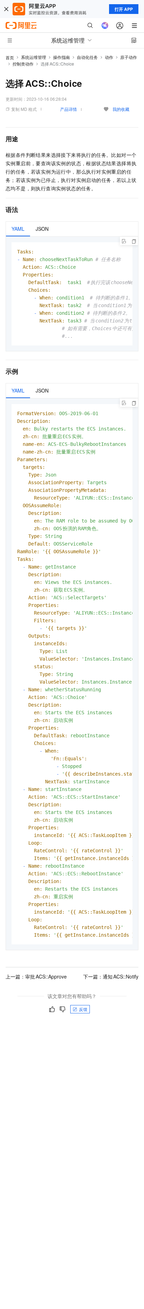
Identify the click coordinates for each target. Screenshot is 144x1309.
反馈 (83, 1009)
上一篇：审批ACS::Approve (36, 976)
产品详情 (68, 109)
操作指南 (61, 57)
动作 (109, 57)
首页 (10, 57)
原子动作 (128, 57)
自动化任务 (87, 57)
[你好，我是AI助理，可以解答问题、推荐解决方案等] (105, 25)
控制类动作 (23, 64)
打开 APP (124, 9)
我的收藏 (121, 109)
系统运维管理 (33, 57)
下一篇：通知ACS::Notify (110, 976)
